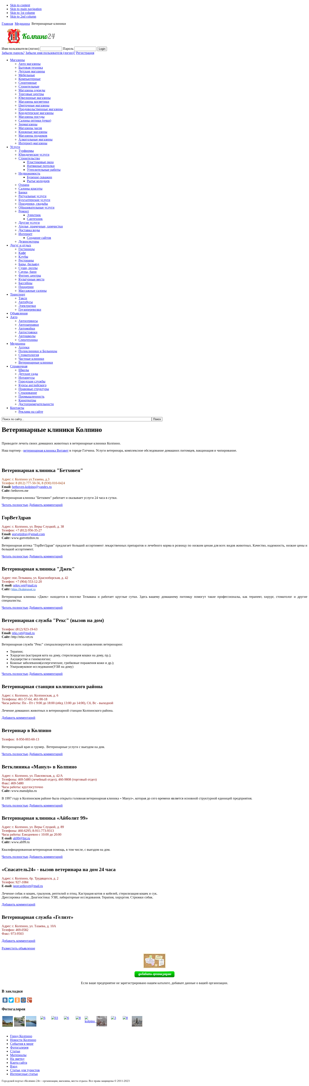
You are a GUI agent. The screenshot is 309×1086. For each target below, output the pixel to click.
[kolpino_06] (7, 1025)
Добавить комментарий (46, 505)
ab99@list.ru (21, 838)
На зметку (17, 1059)
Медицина (22, 23)
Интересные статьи (24, 1074)
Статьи (15, 1051)
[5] (101, 1025)
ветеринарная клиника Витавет (46, 450)
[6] (42, 1018)
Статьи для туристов (25, 1070)
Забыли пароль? (13, 53)
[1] (31, 1025)
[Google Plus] (29, 1000)
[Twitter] (11, 1000)
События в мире (21, 1043)
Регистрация (85, 53)
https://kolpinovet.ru (23, 589)
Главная (7, 23)
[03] (54, 1018)
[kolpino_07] (92, 1021)
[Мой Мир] (23, 1000)
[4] (137, 1025)
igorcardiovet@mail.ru (28, 886)
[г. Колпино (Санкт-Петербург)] (29, 45)
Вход (13, 1066)
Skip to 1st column (22, 12)
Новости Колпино (23, 1040)
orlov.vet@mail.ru (25, 585)
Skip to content (20, 5)
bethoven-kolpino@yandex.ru (32, 487)
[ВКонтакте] (5, 1000)
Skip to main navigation (26, 9)
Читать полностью (15, 505)
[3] (113, 1018)
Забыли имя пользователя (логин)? (50, 53)
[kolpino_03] (19, 1025)
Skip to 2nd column (23, 16)
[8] (78, 1018)
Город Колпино (21, 1036)
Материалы (18, 1055)
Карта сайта (18, 1062)
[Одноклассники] (17, 1000)
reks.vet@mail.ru (23, 633)
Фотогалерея (19, 1047)
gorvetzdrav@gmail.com (28, 534)
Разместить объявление (18, 948)
